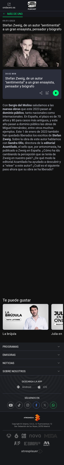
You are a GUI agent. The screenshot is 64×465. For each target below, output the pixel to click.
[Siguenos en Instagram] (27, 405)
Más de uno (15, 13)
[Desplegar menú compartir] (41, 93)
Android (26, 387)
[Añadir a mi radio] (47, 93)
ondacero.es (9, 7)
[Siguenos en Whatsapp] (53, 405)
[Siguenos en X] (44, 405)
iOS (44, 387)
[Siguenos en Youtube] (10, 405)
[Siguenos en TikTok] (19, 405)
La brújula (9, 333)
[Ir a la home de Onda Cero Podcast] (32, 5)
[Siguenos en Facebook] (36, 405)
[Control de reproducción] (56, 93)
